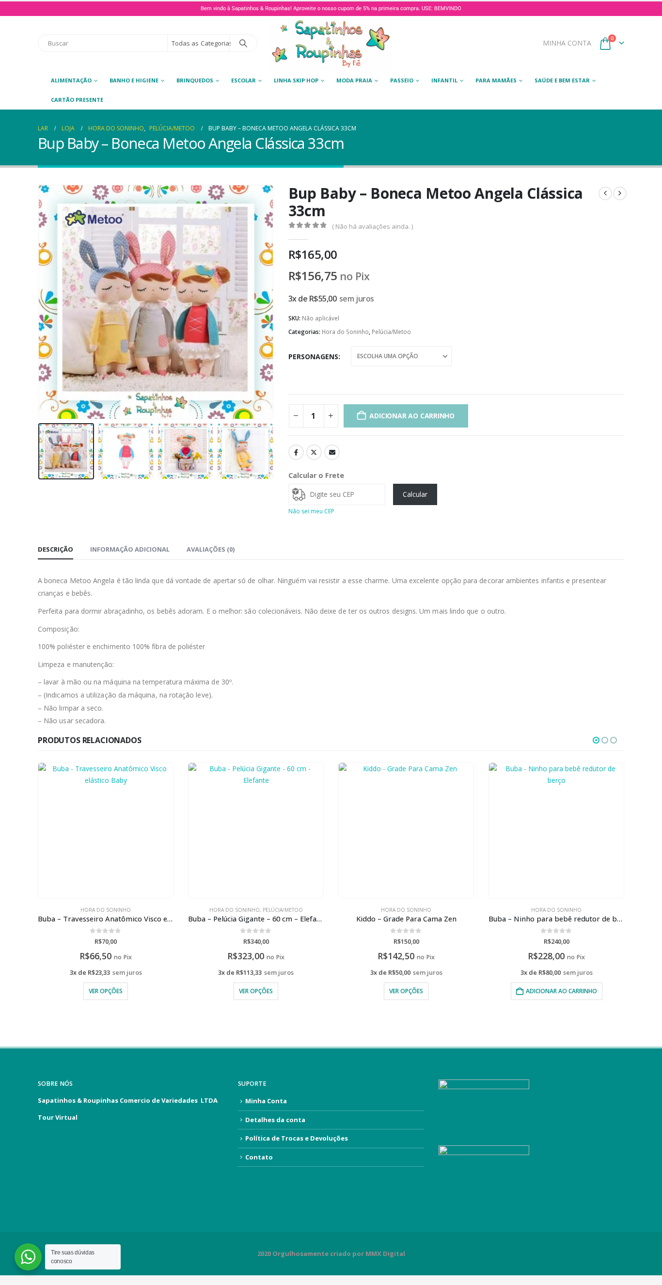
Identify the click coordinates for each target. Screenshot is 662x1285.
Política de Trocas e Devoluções (296, 1138)
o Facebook (296, 452)
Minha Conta (266, 1100)
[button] (40, 302)
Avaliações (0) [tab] (211, 549)
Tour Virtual (58, 1117)
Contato (259, 1157)
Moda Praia (354, 80)
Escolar (243, 80)
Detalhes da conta (275, 1119)
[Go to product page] (105, 830)
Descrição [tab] (55, 549)
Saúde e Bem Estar (562, 80)
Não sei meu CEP (311, 511)
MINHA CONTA (567, 43)
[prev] (605, 193)
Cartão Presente (77, 99)
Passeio (401, 80)
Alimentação (71, 80)
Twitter (314, 452)
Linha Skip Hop (296, 80)
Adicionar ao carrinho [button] (561, 991)
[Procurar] (243, 43)
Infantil (444, 80)
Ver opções (106, 991)
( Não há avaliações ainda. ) (372, 226)
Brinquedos (194, 80)
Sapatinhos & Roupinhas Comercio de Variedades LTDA (128, 1100)
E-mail (332, 452)
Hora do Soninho (345, 332)
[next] (620, 193)
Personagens (313, 356)
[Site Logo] (331, 43)
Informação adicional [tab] (130, 549)
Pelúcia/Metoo (391, 332)
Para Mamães (496, 80)
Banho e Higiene (134, 80)
